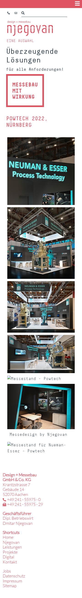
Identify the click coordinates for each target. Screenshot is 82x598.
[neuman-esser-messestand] (41, 406)
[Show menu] (77, 3)
